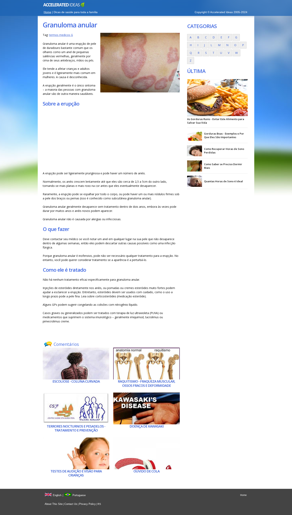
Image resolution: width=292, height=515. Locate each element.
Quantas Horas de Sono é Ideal (223, 181)
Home (47, 12)
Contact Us (70, 503)
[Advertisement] (111, 139)
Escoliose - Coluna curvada (76, 381)
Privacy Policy (87, 503)
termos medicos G (61, 35)
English (57, 495)
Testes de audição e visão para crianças (76, 473)
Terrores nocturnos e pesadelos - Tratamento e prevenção (76, 428)
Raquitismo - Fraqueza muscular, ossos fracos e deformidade (146, 383)
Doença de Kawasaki (147, 426)
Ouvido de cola (146, 471)
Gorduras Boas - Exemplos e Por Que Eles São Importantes (224, 135)
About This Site (54, 503)
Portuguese (79, 495)
